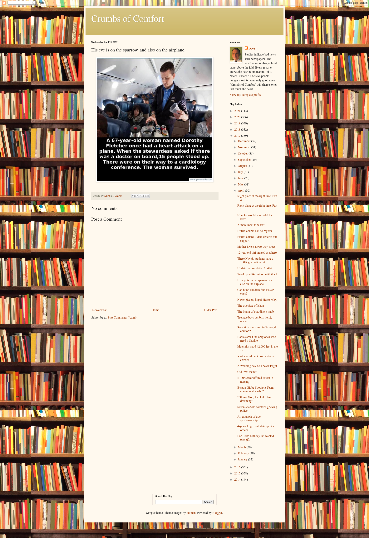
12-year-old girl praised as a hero (257, 252)
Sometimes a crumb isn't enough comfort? (257, 329)
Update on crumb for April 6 (254, 268)
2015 (237, 473)
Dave (251, 48)
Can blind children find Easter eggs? (255, 291)
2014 (237, 479)
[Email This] (133, 196)
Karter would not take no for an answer (256, 358)
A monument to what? (250, 225)
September (245, 159)
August (243, 166)
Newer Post (99, 310)
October (243, 153)
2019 (237, 123)
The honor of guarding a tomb (255, 311)
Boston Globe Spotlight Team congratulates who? (255, 389)
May (241, 184)
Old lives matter (246, 372)
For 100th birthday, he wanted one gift (255, 437)
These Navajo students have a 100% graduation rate (255, 260)
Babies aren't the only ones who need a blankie (256, 338)
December (244, 141)
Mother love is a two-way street (256, 246)
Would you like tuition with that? (257, 274)
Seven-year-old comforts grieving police (257, 408)
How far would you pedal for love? (254, 217)
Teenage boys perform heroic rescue (254, 319)
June (241, 178)
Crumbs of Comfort (127, 18)
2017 (237, 135)
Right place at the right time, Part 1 (257, 207)
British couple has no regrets (254, 231)
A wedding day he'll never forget (257, 366)
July (241, 172)
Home (155, 310)
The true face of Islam (250, 305)
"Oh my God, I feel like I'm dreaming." (254, 399)
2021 (237, 111)
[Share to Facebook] (144, 196)
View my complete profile (245, 95)
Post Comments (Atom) (122, 317)
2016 (237, 467)
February (244, 453)
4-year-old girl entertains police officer (256, 428)
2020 (237, 117)
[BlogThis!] (137, 196)
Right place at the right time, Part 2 (257, 197)
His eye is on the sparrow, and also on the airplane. (255, 282)
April (241, 190)
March (242, 447)
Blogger (217, 513)
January (243, 459)
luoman (191, 513)
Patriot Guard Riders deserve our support (257, 238)
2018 (237, 129)
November (244, 147)
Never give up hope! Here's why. (257, 299)
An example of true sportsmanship (249, 418)
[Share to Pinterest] (148, 196)
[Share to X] (140, 196)
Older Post (210, 310)
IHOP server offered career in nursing (255, 379)
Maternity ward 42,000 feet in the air (257, 348)
